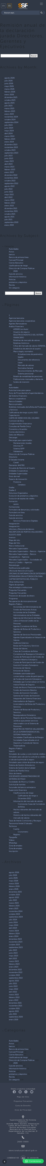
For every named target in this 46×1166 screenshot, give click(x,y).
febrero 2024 (9, 139)
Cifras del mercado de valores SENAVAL (29, 346)
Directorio (13, 457)
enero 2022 (9, 206)
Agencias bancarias (16, 318)
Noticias (12, 279)
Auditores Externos (21, 643)
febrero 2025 (9, 111)
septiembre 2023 (11, 153)
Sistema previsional (25, 374)
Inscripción (13, 851)
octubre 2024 (10, 119)
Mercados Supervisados (18, 549)
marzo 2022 (9, 200)
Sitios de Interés (15, 773)
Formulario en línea (17, 512)
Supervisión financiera (18, 790)
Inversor (12, 537)
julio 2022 (8, 189)
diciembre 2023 (10, 144)
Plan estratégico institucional (20, 587)
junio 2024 (8, 128)
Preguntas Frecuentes (17, 590)
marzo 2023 (9, 167)
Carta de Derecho (23, 1106)
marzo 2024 (9, 136)
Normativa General (25, 368)
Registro (16, 834)
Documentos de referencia (29, 360)
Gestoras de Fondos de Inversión (26, 696)
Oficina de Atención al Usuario (21, 571)
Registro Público (15, 604)
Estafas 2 (12, 490)
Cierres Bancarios (16, 263)
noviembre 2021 (11, 211)
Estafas (11, 487)
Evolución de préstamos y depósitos (23, 496)
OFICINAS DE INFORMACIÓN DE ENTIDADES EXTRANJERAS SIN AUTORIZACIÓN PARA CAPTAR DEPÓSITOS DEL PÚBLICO (27, 576)
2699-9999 (23, 1142)
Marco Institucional (16, 546)
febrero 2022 (9, 203)
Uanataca (21, 485)
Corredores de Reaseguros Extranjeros (29, 654)
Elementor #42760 (16, 465)
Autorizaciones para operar (20, 390)
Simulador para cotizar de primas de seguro (26, 762)
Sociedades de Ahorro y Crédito (22, 782)
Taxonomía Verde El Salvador (20, 823)
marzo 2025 (9, 108)
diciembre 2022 (10, 175)
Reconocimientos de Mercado (30, 371)
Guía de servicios (16, 274)
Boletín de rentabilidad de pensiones (27, 376)
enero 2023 (9, 172)
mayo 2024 (9, 131)
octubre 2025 (9, 100)
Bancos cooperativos (17, 399)
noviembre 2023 (11, 147)
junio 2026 (8, 83)
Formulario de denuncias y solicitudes (24, 510)
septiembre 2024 (11, 122)
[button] (33, 1161)
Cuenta (16, 829)
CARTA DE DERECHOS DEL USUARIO (24, 418)
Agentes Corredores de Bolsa (25, 626)
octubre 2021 (9, 214)
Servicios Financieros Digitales (25, 521)
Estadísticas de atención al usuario (27, 349)
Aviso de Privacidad (23, 1110)
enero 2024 (9, 142)
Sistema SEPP (18, 449)
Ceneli (16, 462)
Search (12, 751)
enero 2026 (9, 95)
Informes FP (18, 446)
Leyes (20, 362)
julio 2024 (8, 125)
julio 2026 (8, 81)
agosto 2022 (9, 186)
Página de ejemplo (16, 585)
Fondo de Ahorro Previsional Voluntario (29, 687)
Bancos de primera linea (18, 257)
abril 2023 (8, 164)
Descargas (13, 437)
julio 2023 (8, 156)
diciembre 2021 (10, 208)
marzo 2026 (9, 89)
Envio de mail (14, 476)
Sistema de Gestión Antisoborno (22, 765)
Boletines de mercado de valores (26, 340)
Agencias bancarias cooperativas (22, 321)
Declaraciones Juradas (22, 443)
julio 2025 (8, 106)
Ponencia (17, 482)
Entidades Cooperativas (18, 471)
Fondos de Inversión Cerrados (25, 693)
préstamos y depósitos (18, 282)
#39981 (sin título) (20, 329)
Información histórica (17, 277)
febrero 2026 (9, 92)
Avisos (11, 252)
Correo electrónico (17, 432)
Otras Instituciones (16, 582)
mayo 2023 (9, 161)
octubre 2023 (9, 150)
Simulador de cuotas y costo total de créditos (27, 754)
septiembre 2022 (11, 183)
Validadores (18, 451)
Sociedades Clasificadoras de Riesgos (28, 737)
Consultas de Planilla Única (20, 426)
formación (13, 501)
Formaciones (14, 507)
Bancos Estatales (15, 401)
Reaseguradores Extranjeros (24, 715)
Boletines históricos (21, 343)
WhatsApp (13, 843)
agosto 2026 (9, 78)
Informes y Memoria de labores (21, 529)
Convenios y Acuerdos (18, 429)
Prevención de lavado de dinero (21, 596)
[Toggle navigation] (41, 3)
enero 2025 (9, 114)
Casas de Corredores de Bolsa (25, 651)
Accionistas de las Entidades (24, 612)
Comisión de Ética (16, 421)
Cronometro (23, 832)
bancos (12, 254)
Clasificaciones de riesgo (23, 793)
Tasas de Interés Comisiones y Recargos (25, 821)
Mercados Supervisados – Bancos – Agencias (27, 551)
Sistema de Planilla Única (19, 771)
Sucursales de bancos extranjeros (22, 787)
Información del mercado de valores (28, 801)
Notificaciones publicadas (19, 568)
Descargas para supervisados (20, 440)
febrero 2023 (9, 169)
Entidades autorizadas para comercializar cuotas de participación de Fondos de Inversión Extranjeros (28, 676)
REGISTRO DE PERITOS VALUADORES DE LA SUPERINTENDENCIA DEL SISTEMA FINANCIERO (28, 732)
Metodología (14, 565)
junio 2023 (8, 158)
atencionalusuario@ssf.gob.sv (23, 1150)
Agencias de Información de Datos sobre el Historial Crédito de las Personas (27, 621)
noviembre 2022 (11, 178)
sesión (16, 504)
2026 (15, 271)
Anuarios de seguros (21, 332)
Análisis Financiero (16, 326)
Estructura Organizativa (18, 493)
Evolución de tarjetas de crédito (21, 499)
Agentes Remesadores (18, 324)
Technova (13, 826)
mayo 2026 (9, 86)
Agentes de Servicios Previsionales (27, 635)
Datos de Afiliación (16, 435)
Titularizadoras (19, 746)
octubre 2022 (9, 181)
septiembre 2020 (11, 222)
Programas (13, 598)
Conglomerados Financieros (20, 424)
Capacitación (14, 415)
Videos (11, 840)
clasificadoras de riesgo (18, 266)
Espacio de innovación (18, 479)
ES (9, 6)
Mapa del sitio (14, 540)
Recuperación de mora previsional (23, 601)
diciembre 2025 (10, 97)
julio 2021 (8, 219)
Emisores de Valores (21, 671)
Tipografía (13, 837)
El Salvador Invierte (16, 460)
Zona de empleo (15, 846)
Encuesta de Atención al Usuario (22, 468)
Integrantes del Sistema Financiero (27, 698)
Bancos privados (15, 404)
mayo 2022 (9, 194)
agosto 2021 (9, 217)
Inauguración (14, 524)
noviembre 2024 (11, 117)
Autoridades (14, 249)
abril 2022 (8, 197)
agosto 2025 (9, 103)
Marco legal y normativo (23, 351)
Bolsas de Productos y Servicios (26, 646)
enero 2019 (9, 225)
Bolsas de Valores (20, 648)
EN (3, 6)
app (10, 385)
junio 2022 (8, 192)
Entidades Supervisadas (18, 474)
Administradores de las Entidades (26, 615)
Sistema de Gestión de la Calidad (22, 768)
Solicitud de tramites (17, 785)
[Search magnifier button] (41, 13)
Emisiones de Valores (22, 668)
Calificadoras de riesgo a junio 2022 (23, 412)
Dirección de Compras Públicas (21, 268)
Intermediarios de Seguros (24, 701)
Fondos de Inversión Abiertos (25, 690)
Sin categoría (14, 288)
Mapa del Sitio (14, 543)
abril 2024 (8, 133)
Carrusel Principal (16, 260)
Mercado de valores (26, 365)
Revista (12, 285)
